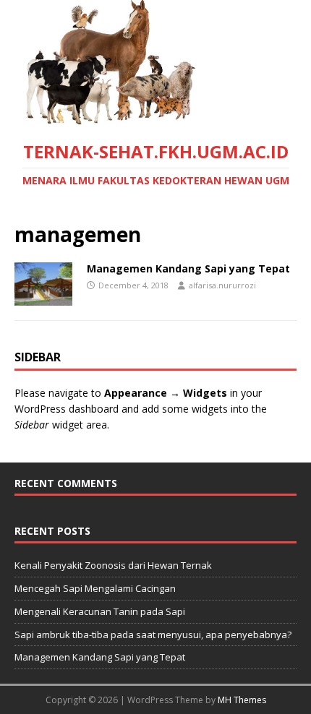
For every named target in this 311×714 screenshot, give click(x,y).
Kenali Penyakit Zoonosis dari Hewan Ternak (113, 565)
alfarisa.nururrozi (222, 285)
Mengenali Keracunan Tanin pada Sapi (99, 611)
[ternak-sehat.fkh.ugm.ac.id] (155, 117)
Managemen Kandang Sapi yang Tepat (188, 268)
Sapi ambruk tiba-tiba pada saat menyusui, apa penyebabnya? (152, 634)
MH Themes (242, 700)
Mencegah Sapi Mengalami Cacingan (95, 588)
